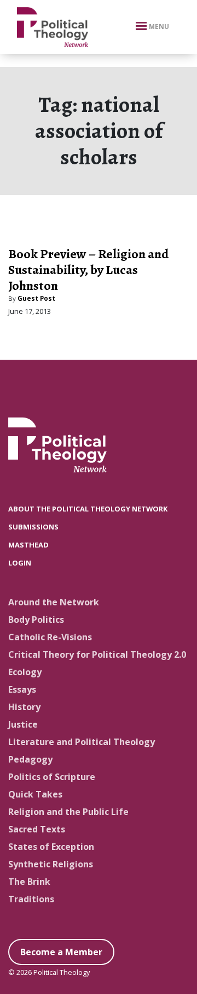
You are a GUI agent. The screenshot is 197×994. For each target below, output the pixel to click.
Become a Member (61, 952)
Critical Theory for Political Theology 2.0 (97, 654)
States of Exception (51, 847)
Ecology (25, 672)
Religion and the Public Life (68, 812)
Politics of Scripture (51, 777)
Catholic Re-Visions (50, 637)
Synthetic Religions (50, 864)
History (24, 707)
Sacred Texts (36, 829)
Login (19, 563)
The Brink (29, 882)
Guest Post (36, 298)
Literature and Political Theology (81, 742)
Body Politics (36, 620)
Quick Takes (35, 794)
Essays (22, 689)
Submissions (33, 527)
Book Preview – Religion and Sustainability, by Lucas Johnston (88, 269)
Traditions (31, 899)
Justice (23, 724)
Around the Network (53, 602)
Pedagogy (30, 759)
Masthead (28, 545)
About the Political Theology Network (87, 509)
